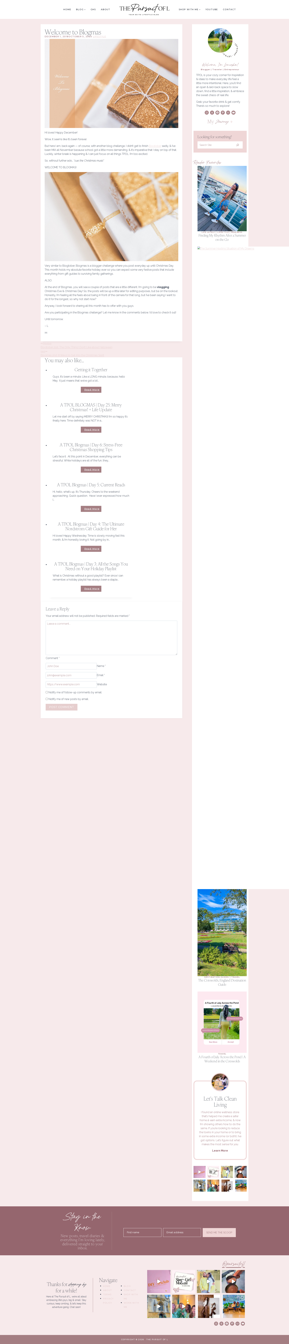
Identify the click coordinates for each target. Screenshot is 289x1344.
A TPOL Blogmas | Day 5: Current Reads (91, 484)
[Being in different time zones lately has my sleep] (213, 1172)
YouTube (212, 9)
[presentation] (222, 198)
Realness (237, 232)
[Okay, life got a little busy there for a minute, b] (241, 1172)
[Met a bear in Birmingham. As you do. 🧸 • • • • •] (241, 1186)
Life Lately (208, 232)
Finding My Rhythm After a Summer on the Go (222, 237)
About (105, 9)
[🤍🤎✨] (227, 1186)
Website (102, 684)
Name (101, 666)
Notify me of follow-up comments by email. (75, 692)
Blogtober (155, 146)
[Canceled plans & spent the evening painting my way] (200, 1172)
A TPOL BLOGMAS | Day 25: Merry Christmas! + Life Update (91, 407)
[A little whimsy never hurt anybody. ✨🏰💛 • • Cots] (227, 1172)
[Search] (237, 145)
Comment (53, 658)
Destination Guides (216, 977)
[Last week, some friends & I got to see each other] (213, 1186)
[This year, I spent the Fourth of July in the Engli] (200, 1186)
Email (101, 675)
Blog (127, 1286)
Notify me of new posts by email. (69, 699)
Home (67, 9)
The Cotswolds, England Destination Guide (222, 982)
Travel (235, 977)
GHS (93, 9)
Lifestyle (99, 36)
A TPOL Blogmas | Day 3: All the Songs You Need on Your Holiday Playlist (91, 566)
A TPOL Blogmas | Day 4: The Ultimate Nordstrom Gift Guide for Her (91, 526)
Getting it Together (91, 369)
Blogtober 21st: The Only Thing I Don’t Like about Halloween (76, 345)
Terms (107, 1294)
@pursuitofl (233, 1264)
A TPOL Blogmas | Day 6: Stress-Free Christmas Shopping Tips (91, 447)
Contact (229, 9)
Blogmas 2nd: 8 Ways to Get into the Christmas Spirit (72, 353)
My (217, 121)
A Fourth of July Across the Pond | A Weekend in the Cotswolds (222, 1059)
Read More (93, 390)
